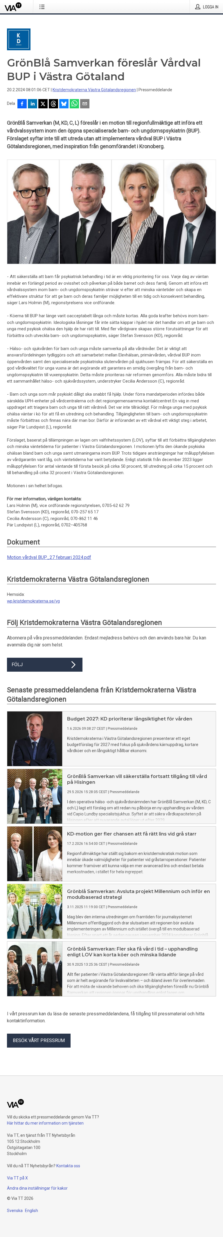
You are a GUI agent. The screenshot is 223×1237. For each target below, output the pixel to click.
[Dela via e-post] (84, 104)
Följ (17, 664)
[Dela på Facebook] (22, 104)
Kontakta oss (68, 1166)
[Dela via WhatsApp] (74, 104)
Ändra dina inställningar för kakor (37, 1188)
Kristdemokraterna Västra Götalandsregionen (94, 89)
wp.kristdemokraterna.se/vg (33, 601)
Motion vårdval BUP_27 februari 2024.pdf (49, 557)
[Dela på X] (43, 104)
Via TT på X (17, 1178)
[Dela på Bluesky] (64, 104)
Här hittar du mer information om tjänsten (45, 1123)
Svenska (15, 1210)
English (31, 1210)
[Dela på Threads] (53, 104)
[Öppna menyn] (43, 6)
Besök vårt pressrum (39, 1040)
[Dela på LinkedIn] (32, 104)
